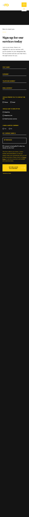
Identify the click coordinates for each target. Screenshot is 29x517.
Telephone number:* (9, 81)
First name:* (6, 67)
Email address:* (7, 88)
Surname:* (6, 74)
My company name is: (9, 133)
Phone (6, 102)
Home (24, 12)
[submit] (14, 167)
